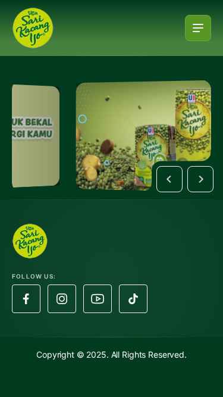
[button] (169, 179)
